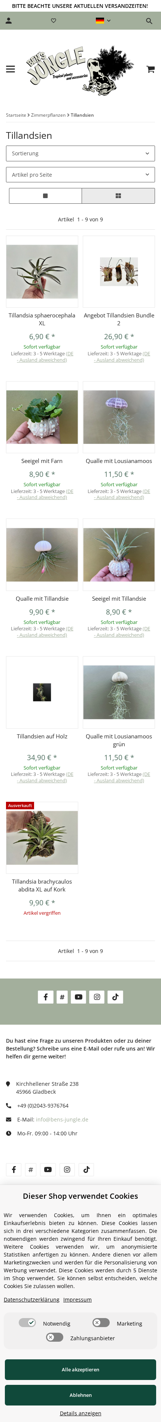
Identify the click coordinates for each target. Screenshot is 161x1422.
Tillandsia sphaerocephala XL (42, 319)
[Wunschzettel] (54, 20)
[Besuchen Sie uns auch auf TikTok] (115, 997)
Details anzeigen (80, 1413)
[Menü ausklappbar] (10, 69)
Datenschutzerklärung (32, 1299)
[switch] (27, 1322)
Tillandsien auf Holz (42, 736)
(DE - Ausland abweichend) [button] (45, 356)
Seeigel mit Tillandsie (119, 598)
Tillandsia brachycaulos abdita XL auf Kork (42, 885)
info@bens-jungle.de (62, 1119)
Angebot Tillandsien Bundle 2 (119, 319)
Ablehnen (81, 1395)
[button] (103, 20)
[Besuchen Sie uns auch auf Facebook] (45, 997)
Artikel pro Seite (32, 174)
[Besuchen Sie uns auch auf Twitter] (62, 997)
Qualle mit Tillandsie (42, 598)
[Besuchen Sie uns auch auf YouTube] (78, 997)
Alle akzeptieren (80, 1369)
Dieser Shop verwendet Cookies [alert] (80, 1196)
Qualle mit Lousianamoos (119, 460)
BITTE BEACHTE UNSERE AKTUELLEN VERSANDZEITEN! (80, 5)
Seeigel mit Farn (42, 460)
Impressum (77, 1299)
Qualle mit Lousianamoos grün (119, 740)
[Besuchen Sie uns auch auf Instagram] (96, 997)
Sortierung (25, 153)
